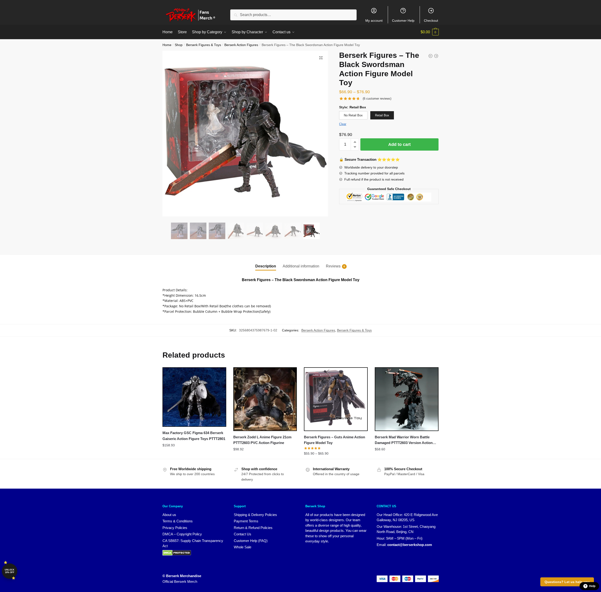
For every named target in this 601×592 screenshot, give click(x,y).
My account (374, 20)
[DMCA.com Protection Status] (176, 554)
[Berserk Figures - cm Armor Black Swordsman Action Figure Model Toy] (430, 56)
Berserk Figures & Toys (203, 45)
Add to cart (399, 144)
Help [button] (592, 586)
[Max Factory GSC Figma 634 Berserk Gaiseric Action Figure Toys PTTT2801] (194, 397)
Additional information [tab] (301, 266)
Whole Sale (242, 547)
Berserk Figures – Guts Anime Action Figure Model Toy (334, 440)
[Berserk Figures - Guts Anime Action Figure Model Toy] (436, 56)
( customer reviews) (377, 98)
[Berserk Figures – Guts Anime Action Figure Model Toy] (335, 399)
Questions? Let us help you (567, 582)
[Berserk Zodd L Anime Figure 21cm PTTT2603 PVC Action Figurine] (265, 399)
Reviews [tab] (333, 266)
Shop (179, 45)
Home (166, 45)
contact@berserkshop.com (409, 545)
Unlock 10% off (9, 571)
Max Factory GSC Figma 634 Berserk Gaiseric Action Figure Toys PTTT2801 (193, 435)
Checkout (431, 20)
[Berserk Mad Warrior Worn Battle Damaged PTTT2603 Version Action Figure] (406, 399)
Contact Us (242, 534)
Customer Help (403, 20)
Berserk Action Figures (241, 45)
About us (169, 515)
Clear (342, 124)
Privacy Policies (174, 528)
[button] (321, 58)
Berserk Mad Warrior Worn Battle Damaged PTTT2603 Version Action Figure (404, 440)
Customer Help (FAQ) (251, 541)
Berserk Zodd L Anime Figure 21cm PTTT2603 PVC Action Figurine (262, 440)
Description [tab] (265, 266)
